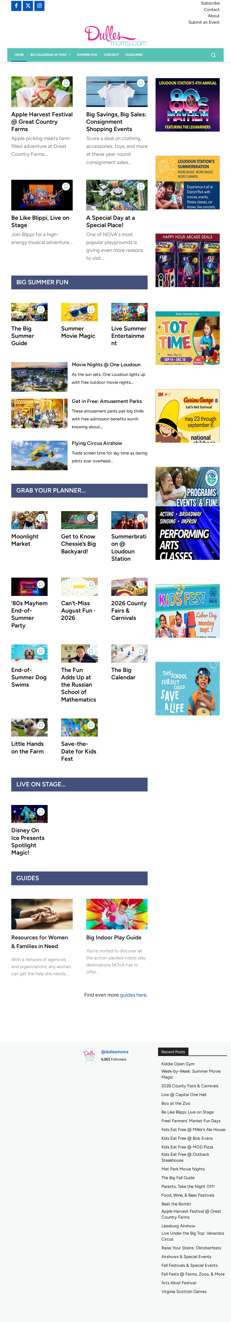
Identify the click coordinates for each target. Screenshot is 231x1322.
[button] (213, 55)
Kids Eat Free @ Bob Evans (187, 1138)
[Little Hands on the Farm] (29, 727)
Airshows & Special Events (186, 1256)
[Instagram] (39, 6)
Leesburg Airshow (178, 1225)
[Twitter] (28, 6)
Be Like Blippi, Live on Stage (187, 1112)
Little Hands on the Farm (27, 747)
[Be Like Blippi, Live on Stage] (42, 195)
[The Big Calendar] (129, 653)
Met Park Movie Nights (183, 1169)
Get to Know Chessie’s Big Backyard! (78, 544)
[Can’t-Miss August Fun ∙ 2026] (79, 587)
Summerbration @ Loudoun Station (128, 547)
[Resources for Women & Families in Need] (42, 914)
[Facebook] (16, 6)
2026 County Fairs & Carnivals (129, 611)
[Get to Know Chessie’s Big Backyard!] (79, 520)
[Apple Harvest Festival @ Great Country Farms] (42, 91)
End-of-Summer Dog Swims (29, 677)
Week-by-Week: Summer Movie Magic (191, 1074)
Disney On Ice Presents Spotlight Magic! (28, 841)
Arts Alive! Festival (178, 1282)
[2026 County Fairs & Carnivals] (129, 587)
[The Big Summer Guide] (29, 312)
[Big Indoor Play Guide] (117, 914)
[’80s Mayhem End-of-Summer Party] (29, 587)
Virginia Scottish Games (183, 1291)
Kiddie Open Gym (178, 1063)
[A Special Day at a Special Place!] (117, 195)
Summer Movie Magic (78, 332)
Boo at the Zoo (175, 1103)
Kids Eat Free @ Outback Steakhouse (185, 1157)
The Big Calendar (123, 673)
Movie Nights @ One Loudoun (106, 364)
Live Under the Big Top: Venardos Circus (192, 1236)
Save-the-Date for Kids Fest (78, 751)
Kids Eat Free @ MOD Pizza (187, 1147)
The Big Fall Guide (178, 1177)
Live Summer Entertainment (128, 336)
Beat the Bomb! (176, 1203)
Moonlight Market (25, 540)
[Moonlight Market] (29, 520)
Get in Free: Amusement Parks (107, 401)
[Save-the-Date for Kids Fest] (79, 727)
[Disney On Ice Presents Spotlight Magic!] (29, 814)
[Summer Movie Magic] (79, 312)
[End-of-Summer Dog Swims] (29, 653)
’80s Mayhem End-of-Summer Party (29, 614)
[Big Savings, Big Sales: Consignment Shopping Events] (117, 91)
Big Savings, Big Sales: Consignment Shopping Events (116, 122)
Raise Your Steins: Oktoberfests (191, 1247)
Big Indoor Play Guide (113, 937)
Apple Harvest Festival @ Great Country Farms (42, 122)
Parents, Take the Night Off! (187, 1186)
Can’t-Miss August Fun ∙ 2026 (78, 611)
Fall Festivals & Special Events (189, 1265)
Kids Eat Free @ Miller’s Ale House (193, 1129)
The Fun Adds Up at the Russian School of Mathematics (78, 684)
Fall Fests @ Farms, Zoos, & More (193, 1274)
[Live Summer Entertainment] (129, 312)
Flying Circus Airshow (97, 443)
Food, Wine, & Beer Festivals (187, 1195)
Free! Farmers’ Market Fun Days (191, 1120)
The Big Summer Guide (22, 336)
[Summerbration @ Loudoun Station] (129, 520)
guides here (133, 995)
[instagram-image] (91, 1079)
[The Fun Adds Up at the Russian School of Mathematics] (79, 653)
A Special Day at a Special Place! (110, 221)
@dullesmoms (114, 1051)
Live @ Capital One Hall (183, 1094)
